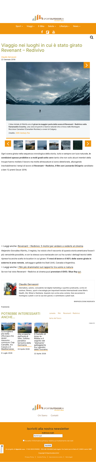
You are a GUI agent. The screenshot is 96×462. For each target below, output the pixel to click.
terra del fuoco (55, 318)
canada (52, 313)
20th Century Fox (23, 133)
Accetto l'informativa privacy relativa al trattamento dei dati (49, 441)
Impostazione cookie (48, 421)
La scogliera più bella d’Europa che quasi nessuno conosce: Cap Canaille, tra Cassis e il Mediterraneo (7, 340)
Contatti (54, 415)
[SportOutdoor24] (48, 17)
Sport (19, 26)
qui (79, 271)
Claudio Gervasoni (8, 57)
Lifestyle (64, 26)
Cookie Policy (41, 457)
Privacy (1, 450)
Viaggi (30, 26)
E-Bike (41, 26)
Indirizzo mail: (48, 433)
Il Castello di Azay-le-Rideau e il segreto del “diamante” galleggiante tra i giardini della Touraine (41, 342)
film (59, 313)
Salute (51, 26)
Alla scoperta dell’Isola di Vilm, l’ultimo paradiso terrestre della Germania (24, 339)
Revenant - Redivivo (71, 313)
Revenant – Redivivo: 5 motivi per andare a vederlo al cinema (50, 246)
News (76, 26)
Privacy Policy (29, 457)
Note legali (68, 457)
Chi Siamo (42, 415)
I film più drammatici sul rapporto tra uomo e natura (45, 267)
